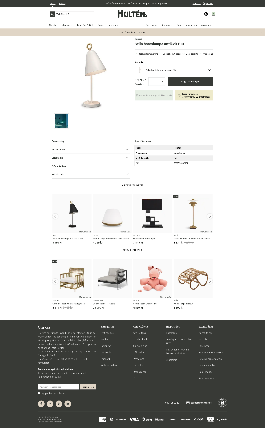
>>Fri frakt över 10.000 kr (132, 32)
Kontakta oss (205, 332)
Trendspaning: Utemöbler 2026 (179, 341)
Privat (52, 3)
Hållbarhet (139, 352)
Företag (62, 3)
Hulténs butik (140, 339)
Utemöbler (106, 352)
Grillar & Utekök (109, 365)
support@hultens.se (201, 402)
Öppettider (208, 3)
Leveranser (204, 345)
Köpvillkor (204, 339)
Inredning (106, 345)
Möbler (104, 339)
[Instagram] (50, 403)
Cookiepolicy (205, 371)
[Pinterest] (59, 403)
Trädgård (105, 358)
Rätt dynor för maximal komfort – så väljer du (177, 351)
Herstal (138, 38)
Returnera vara (206, 378)
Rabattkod (138, 365)
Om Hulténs (139, 332)
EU (134, 378)
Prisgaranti (138, 358)
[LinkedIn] (67, 403)
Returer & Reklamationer (211, 352)
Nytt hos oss (107, 332)
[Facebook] (41, 403)
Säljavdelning (140, 345)
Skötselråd (171, 359)
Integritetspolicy (207, 365)
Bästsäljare (171, 332)
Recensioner (139, 371)
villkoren (61, 393)
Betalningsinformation (210, 358)
